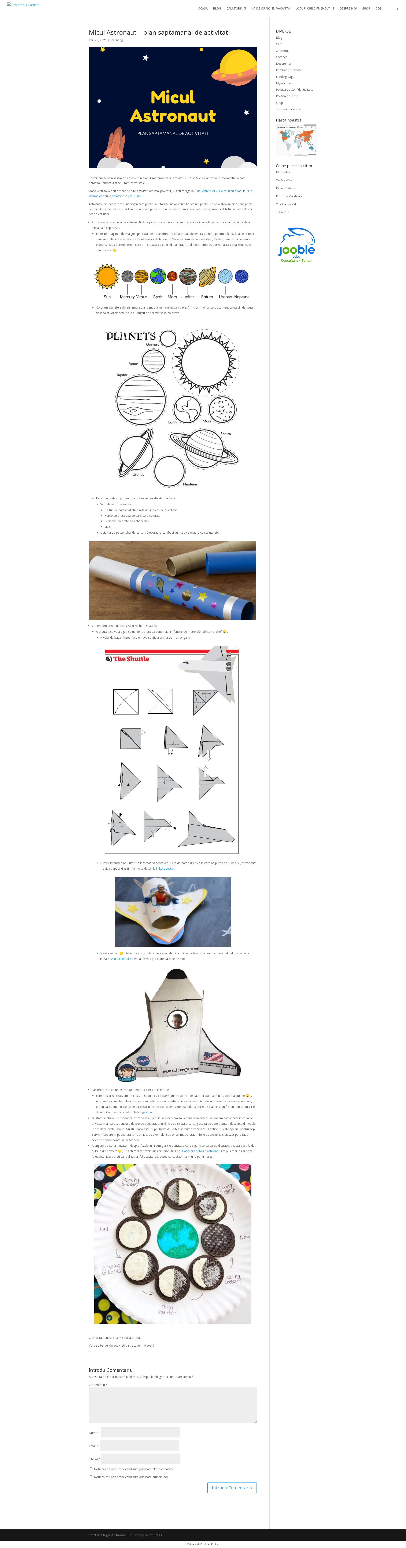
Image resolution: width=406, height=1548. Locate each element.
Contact (281, 57)
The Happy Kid (286, 204)
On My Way (284, 180)
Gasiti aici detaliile (120, 959)
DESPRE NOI (348, 8)
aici (111, 1101)
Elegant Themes (113, 1535)
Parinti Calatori (286, 188)
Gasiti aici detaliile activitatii (200, 1151)
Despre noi (283, 63)
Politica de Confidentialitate (294, 89)
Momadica (283, 172)
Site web (94, 1459)
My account (284, 83)
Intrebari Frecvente (289, 70)
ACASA (203, 8)
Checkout (282, 51)
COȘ (378, 8)
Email (94, 1446)
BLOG (217, 8)
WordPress (153, 1535)
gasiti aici (148, 1112)
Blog (279, 38)
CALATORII (234, 8)
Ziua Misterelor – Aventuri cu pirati (218, 191)
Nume (94, 1433)
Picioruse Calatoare (289, 196)
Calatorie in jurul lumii (126, 196)
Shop (279, 103)
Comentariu (98, 1385)
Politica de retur (287, 96)
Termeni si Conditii (288, 109)
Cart (279, 44)
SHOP (366, 8)
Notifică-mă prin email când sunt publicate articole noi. (131, 1477)
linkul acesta (164, 868)
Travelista (282, 212)
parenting (116, 40)
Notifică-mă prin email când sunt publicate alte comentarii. (134, 1469)
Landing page (285, 77)
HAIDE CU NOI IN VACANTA (270, 8)
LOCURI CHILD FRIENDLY (313, 8)
